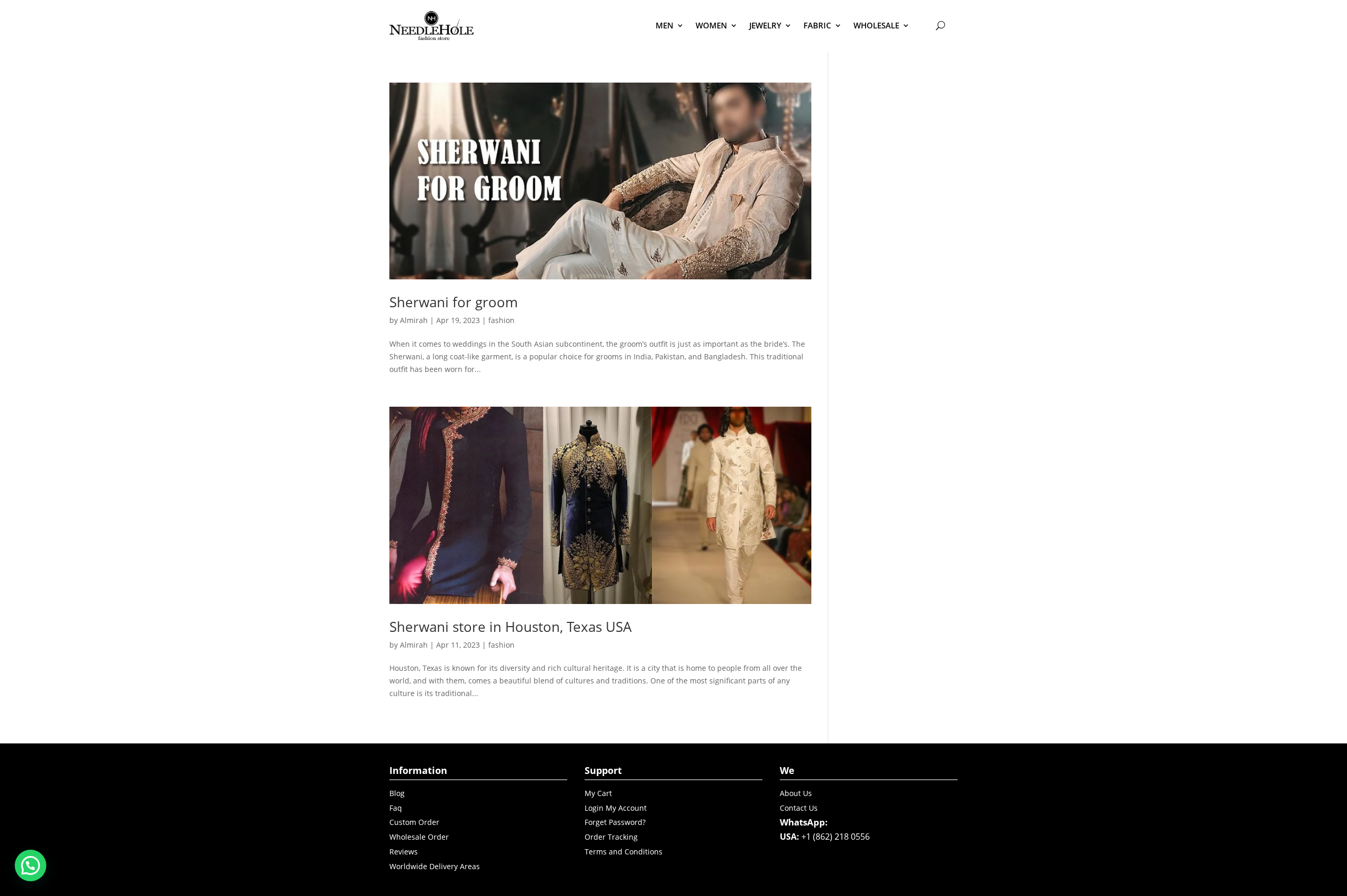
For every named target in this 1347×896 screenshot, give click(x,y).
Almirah (414, 320)
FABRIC (817, 25)
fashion (501, 320)
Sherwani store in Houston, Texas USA (510, 626)
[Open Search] (940, 25)
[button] (30, 865)
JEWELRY (765, 25)
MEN (665, 25)
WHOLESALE (876, 25)
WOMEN (711, 25)
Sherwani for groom (453, 302)
